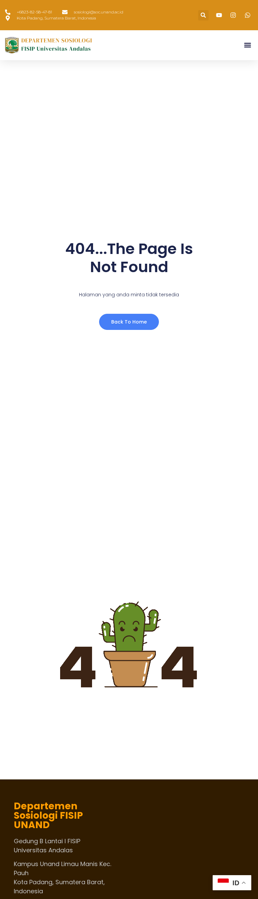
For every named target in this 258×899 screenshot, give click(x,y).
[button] (203, 15)
